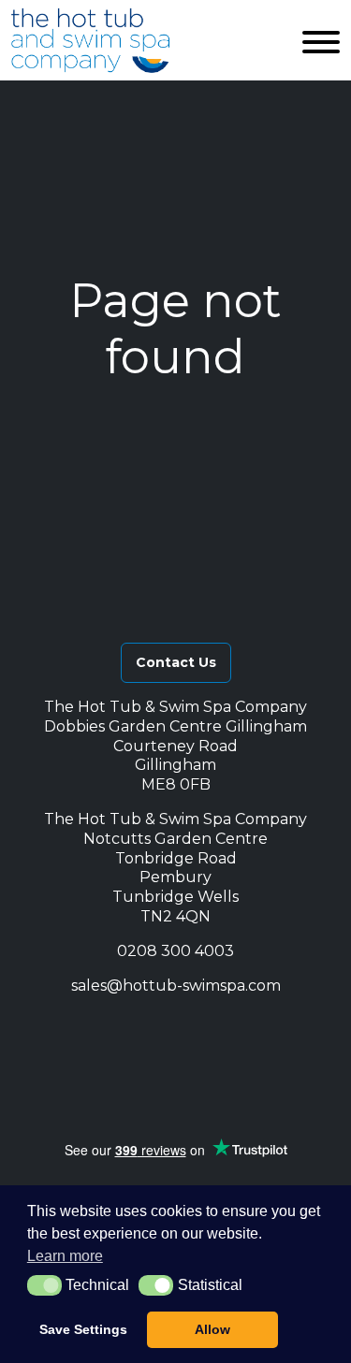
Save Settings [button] (83, 1329)
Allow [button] (212, 1329)
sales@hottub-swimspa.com (176, 985)
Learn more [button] (65, 1256)
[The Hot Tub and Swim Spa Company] (90, 40)
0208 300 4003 (175, 951)
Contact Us (176, 662)
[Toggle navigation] (321, 40)
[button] (96, 1027)
